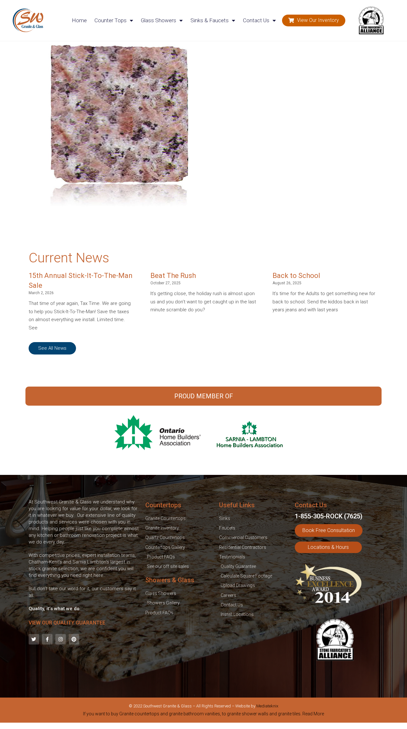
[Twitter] (34, 639)
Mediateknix (267, 706)
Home (79, 20)
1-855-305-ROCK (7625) (328, 516)
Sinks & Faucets (209, 20)
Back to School (296, 276)
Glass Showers (158, 20)
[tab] (203, 715)
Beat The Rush (173, 276)
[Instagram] (60, 639)
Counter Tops (110, 20)
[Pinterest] (74, 639)
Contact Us (256, 20)
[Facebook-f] (47, 639)
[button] (313, 20)
